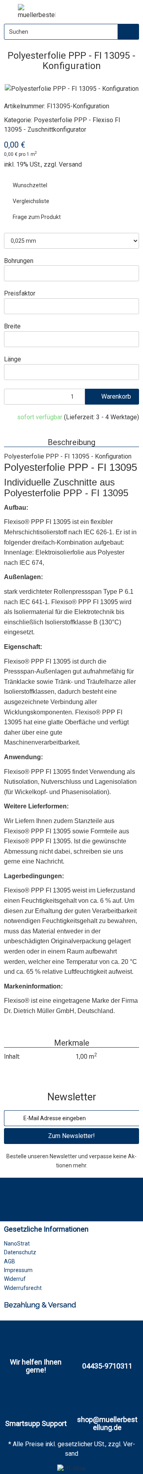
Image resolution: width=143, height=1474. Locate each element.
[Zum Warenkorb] (129, 10)
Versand (70, 164)
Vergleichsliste (30, 201)
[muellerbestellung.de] (37, 12)
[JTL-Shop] (71, 1468)
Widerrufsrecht (23, 1288)
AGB (9, 1261)
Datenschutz (20, 1252)
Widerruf (15, 1279)
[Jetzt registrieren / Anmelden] (113, 10)
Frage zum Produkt (36, 217)
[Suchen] (128, 32)
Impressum (18, 1270)
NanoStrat (17, 1243)
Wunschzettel (29, 185)
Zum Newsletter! (71, 1136)
